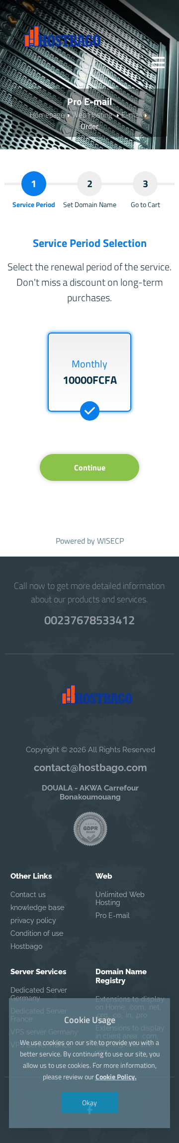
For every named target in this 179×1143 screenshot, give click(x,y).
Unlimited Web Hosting (120, 899)
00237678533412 (89, 620)
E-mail (131, 114)
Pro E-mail (112, 915)
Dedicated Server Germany (38, 994)
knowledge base (37, 908)
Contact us (28, 895)
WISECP (110, 541)
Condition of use (36, 933)
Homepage (47, 114)
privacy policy (33, 920)
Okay (89, 1102)
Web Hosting (93, 114)
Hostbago (26, 946)
